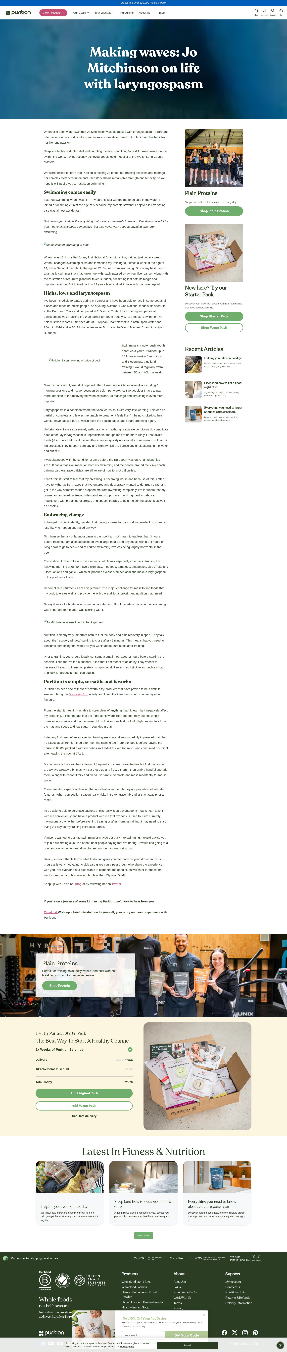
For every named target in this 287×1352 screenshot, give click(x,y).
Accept (187, 1345)
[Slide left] (80, 3)
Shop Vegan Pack (214, 327)
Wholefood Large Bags (136, 1281)
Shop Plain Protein (214, 211)
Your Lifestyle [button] (103, 12)
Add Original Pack (84, 1093)
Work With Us (182, 1297)
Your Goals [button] (79, 12)
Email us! (51, 912)
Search (273, 15)
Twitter (116, 884)
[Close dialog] (204, 1315)
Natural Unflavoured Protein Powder (140, 1294)
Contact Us (232, 1287)
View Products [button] (52, 12)
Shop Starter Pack (214, 316)
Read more (143, 1235)
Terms (178, 1303)
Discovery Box (78, 694)
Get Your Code (186, 1335)
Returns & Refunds (237, 1297)
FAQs (177, 1287)
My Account (233, 1281)
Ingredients (127, 12)
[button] (273, 11)
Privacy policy (127, 1346)
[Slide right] (207, 3)
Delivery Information (238, 1303)
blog (78, 884)
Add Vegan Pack (84, 1106)
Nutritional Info (235, 1292)
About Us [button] (145, 12)
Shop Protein (59, 985)
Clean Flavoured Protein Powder (142, 1302)
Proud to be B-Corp (186, 1292)
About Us (180, 1281)
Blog (162, 12)
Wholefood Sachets (134, 1287)
